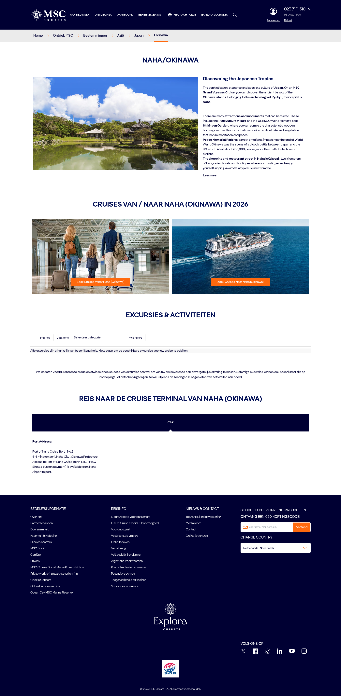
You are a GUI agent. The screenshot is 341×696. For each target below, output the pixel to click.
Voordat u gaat (120, 529)
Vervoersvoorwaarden (125, 586)
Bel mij (288, 20)
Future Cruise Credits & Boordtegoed (135, 523)
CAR (171, 422)
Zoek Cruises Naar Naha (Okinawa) (240, 282)
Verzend (301, 527)
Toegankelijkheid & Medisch (128, 580)
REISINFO (118, 509)
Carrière (35, 554)
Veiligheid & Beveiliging (126, 554)
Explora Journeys (214, 14)
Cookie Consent (40, 580)
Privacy (35, 561)
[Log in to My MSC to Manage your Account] (273, 11)
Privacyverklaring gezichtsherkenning (54, 573)
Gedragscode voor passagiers (130, 517)
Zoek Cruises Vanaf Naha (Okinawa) (100, 282)
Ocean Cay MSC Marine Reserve (51, 592)
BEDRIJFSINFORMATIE (48, 509)
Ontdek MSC (103, 14)
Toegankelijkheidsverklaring (203, 517)
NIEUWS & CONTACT (202, 509)
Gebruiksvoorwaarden (45, 586)
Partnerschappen (41, 523)
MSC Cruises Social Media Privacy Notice (57, 567)
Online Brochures (197, 536)
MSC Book (37, 548)
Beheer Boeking (149, 14)
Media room (193, 523)
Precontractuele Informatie (128, 567)
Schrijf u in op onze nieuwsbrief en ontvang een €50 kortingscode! (273, 513)
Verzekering (118, 548)
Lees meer (210, 175)
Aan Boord (125, 14)
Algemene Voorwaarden (127, 561)
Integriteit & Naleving (43, 536)
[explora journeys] (170, 617)
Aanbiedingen (80, 14)
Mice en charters (41, 542)
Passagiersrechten (123, 573)
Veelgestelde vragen (124, 536)
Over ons (36, 517)
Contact (191, 529)
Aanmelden (273, 20)
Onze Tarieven (120, 542)
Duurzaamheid (39, 529)
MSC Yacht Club (185, 14)
